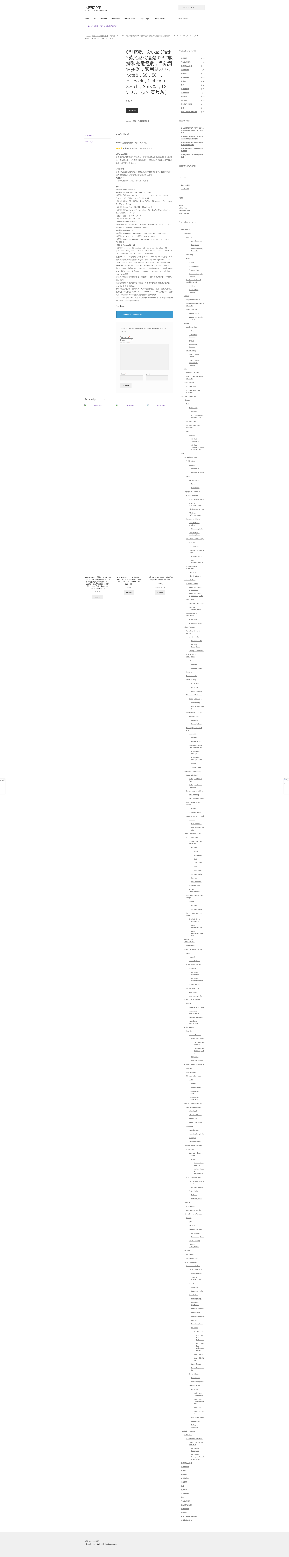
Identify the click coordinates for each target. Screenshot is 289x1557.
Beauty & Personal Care (189, 396)
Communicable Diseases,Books (199, 1050)
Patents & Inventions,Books (197, 979)
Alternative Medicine (193, 965)
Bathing (189, 237)
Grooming (189, 255)
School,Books (196, 767)
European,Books (197, 1187)
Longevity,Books (194, 961)
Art (190, 661)
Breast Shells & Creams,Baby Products (194, 362)
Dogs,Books (198, 870)
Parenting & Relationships (193, 1103)
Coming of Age (196, 1299)
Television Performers (196, 509)
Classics (189, 672)
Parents (194, 738)
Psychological (196, 1364)
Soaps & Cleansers (195, 241)
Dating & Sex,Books (194, 1426)
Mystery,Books (191, 1072)
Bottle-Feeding (191, 327)
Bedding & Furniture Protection (196, 1444)
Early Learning (191, 680)
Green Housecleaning (196, 926)
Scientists (192, 572)
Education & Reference (194, 695)
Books (183, 453)
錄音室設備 (185, 89)
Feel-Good (194, 1320)
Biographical (198, 1354)
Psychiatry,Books (197, 1061)
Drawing (194, 664)
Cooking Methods (192, 775)
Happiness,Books (192, 1258)
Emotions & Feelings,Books (196, 758)
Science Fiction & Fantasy (193, 1214)
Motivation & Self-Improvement (195, 589)
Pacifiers (192, 286)
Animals (194, 847)
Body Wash (195, 245)
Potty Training (189, 383)
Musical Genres (194, 480)
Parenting (189, 1126)
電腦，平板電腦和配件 (100, 36)
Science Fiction (196, 1273)
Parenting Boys (194, 1130)
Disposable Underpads (195, 1449)
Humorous (197, 1407)
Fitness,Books (194, 266)
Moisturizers (193, 408)
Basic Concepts (194, 683)
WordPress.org (183, 213)
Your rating (125, 337)
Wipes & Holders (192, 310)
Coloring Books (196, 641)
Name (123, 374)
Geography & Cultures (194, 712)
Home (86, 18)
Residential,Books (197, 472)
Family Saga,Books (198, 1316)
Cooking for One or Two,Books (195, 786)
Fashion (194, 878)
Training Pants (191, 386)
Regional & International (195, 816)
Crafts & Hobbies (192, 837)
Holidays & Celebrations (198, 1394)
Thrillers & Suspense (193, 1076)
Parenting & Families (196, 1017)
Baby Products (186, 229)
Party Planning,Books (196, 798)
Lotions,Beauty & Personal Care (197, 416)
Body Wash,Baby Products (197, 250)
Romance (187, 1202)
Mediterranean (196, 824)
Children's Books (189, 627)
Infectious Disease (197, 1039)
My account (115, 18)
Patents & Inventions (195, 973)
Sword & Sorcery (194, 1241)
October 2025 (185, 185)
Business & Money (190, 580)
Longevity (192, 957)
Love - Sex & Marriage (196, 1007)
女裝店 (183, 81)
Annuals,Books (196, 909)
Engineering (190, 946)
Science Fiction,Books (196, 1278)
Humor (188, 1003)
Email (148, 374)
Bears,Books (198, 855)
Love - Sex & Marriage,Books (194, 1012)
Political (192, 543)
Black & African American (194, 524)
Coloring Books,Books (195, 646)
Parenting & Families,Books (194, 1022)
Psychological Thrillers (194, 1092)
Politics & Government (194, 1177)
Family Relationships (193, 1107)
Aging (188, 953)
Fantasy (189, 1218)
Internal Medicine (195, 1035)
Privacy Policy (129, 18)
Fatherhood (193, 1111)
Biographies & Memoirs (192, 492)
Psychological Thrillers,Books (194, 1098)
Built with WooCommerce (107, 1544)
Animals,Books (196, 874)
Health (188, 258)
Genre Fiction (193, 1295)
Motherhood (193, 1119)
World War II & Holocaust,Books (200, 1347)
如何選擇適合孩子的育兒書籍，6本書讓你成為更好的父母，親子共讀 (192, 130)
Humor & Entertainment (192, 1000)
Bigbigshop (92, 7)
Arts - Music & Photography (191, 655)
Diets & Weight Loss (193, 988)
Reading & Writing (195, 699)
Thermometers (194, 270)
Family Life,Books (197, 1308)
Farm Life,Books (197, 724)
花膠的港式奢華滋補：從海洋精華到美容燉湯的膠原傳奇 (192, 137)
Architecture (190, 461)
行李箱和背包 (185, 62)
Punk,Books (195, 488)
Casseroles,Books (195, 812)
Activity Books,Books (196, 651)
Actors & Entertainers (196, 499)
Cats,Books (198, 863)
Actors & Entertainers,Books (195, 504)
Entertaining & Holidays (194, 791)
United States (193, 1191)
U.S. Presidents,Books (197, 561)
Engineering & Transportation (189, 940)
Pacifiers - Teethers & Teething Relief (193, 281)
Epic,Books (192, 1225)
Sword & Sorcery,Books (194, 1245)
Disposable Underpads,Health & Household (197, 1457)
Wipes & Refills (194, 313)
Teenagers (192, 1138)
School (193, 763)
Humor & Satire (194, 1374)
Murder (193, 1083)
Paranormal (195, 1233)
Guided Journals (194, 885)
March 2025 (185, 189)
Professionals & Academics (191, 567)
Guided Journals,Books (194, 890)
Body (188, 404)
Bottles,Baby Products (193, 336)
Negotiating (193, 619)
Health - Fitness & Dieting (193, 949)
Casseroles (192, 808)
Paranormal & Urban (196, 1229)
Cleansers (192, 435)
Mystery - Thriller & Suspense (194, 1064)
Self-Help (187, 1251)
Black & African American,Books (194, 534)
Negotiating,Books (195, 623)
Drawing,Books (196, 668)
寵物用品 (184, 58)
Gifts (185, 369)
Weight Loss (193, 992)
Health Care (188, 1435)
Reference (192, 968)
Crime (191, 1080)
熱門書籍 (184, 96)
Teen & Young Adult (190, 1262)
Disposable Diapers (193, 300)
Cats (195, 859)
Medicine (189, 1031)
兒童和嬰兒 (185, 93)
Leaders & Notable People (195, 539)
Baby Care (187, 233)
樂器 (182, 108)
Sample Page (144, 18)
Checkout (103, 18)
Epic (190, 1222)
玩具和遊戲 (185, 70)
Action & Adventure (195, 1270)
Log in (180, 205)
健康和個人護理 (186, 66)
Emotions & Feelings (195, 752)
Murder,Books (196, 1087)
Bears (196, 851)
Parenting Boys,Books (196, 1134)
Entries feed (182, 208)
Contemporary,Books (193, 1210)
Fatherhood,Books (195, 1115)
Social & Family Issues (196, 1417)
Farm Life (194, 720)
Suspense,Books (197, 1291)
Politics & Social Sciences (193, 1145)
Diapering (187, 296)
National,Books (196, 1199)
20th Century (198, 1331)
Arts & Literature (192, 495)
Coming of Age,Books (195, 1303)
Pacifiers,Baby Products (194, 291)
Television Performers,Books (195, 514)
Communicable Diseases (199, 1043)
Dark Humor (195, 1378)
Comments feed (184, 211)
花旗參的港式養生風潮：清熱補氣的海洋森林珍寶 (192, 143)
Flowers (191, 901)
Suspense (194, 1287)
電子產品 (184, 74)
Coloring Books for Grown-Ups (195, 842)
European (192, 820)
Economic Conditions (196, 603)
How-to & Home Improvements (194, 920)
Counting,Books (197, 691)
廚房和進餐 (185, 77)
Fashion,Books (196, 882)
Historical (194, 1328)
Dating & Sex (195, 1421)
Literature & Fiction (193, 1266)
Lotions (194, 412)
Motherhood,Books (195, 1122)
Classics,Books (191, 676)
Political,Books (194, 546)
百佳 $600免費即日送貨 (108, 26)
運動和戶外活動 (186, 104)
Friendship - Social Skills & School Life (195, 746)
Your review (125, 343)
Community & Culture (193, 519)
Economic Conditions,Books (195, 608)
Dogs (195, 866)
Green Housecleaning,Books (197, 933)
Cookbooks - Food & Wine (192, 771)
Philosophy (190, 1149)
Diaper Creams (191, 421)
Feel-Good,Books (197, 1324)
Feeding (186, 323)
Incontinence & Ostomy (194, 1439)
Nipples (191, 341)
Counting (194, 687)
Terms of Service (159, 18)
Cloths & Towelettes (195, 440)
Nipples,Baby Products (193, 346)
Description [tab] (88, 135)
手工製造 (184, 100)
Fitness (191, 262)
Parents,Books (196, 741)
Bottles (191, 331)
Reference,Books (194, 984)
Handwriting (195, 703)
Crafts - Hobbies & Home (192, 834)
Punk (193, 484)
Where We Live (193, 716)
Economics (190, 600)
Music (188, 476)
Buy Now (132, 111)
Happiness (190, 1254)
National (194, 1195)
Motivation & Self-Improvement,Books (196, 594)
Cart (94, 18)
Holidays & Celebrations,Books (199, 1401)
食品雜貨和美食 (186, 1520)
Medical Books (189, 1027)
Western (194, 1159)
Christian (194, 1389)
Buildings (192, 465)
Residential (195, 469)
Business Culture (192, 584)
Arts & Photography (191, 457)
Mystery (189, 1068)
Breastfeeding (191, 351)
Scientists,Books (195, 576)
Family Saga (195, 1312)
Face (187, 431)
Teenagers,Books (195, 1141)
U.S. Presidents (196, 556)
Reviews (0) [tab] (88, 142)
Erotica (191, 1283)
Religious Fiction (194, 1385)
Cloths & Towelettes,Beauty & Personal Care (198, 447)
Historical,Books (197, 529)
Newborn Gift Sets (192, 373)
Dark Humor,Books (197, 1382)
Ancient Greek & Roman (199, 1164)
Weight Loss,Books (195, 996)
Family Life (192, 734)
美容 (182, 85)
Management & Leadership (191, 614)
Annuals (194, 905)
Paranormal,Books (197, 1237)
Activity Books (194, 637)
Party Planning (194, 795)
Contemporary (191, 1206)
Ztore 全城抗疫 (93, 26)
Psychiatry (195, 1057)
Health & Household (188, 1431)
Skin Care (187, 400)
